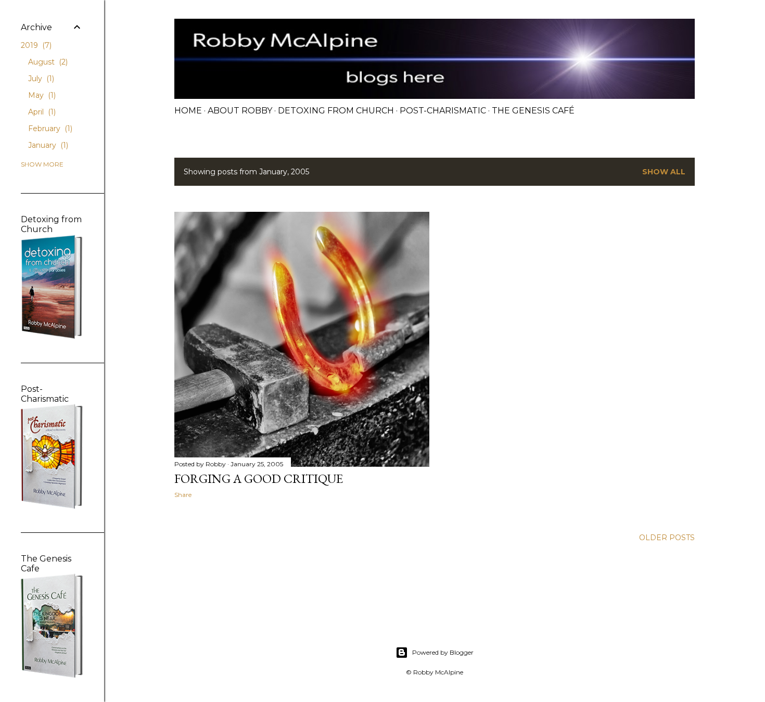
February (49, 128)
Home (188, 111)
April (41, 112)
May (41, 95)
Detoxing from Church (336, 111)
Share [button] (183, 495)
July (40, 78)
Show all (663, 171)
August (47, 62)
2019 (35, 45)
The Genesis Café (533, 111)
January (47, 145)
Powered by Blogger (443, 652)
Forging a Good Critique (258, 478)
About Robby (240, 111)
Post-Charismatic (443, 111)
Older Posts (667, 537)
